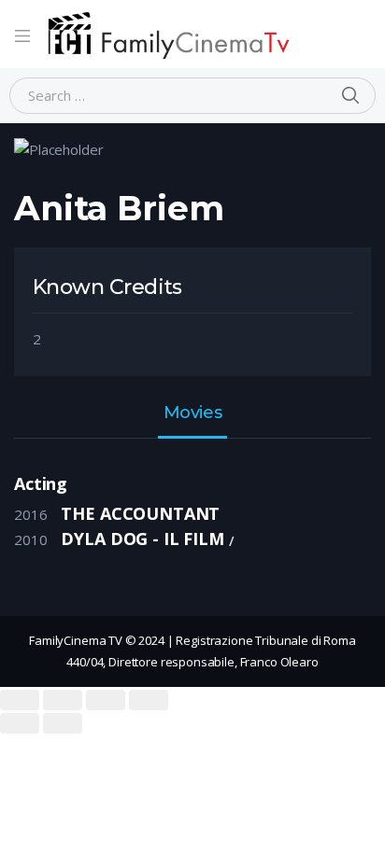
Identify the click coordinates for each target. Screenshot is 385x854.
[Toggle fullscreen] (105, 700)
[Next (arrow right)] (62, 723)
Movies (192, 413)
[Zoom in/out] (148, 700)
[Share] (62, 700)
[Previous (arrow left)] (19, 723)
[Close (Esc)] (19, 700)
